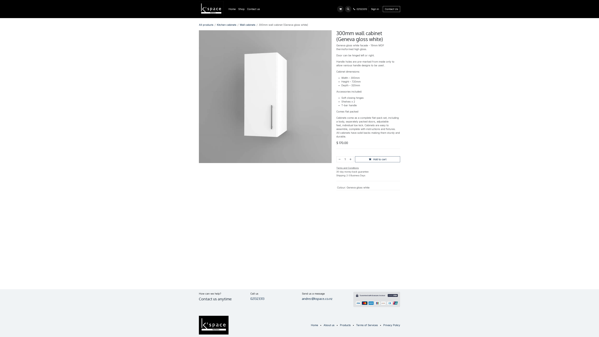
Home (314, 325)
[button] (348, 9)
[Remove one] (339, 159)
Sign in (375, 9)
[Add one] (351, 159)
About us (329, 325)
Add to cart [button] (379, 159)
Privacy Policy (391, 325)
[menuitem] (232, 9)
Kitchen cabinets (226, 24)
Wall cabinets (247, 24)
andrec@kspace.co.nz (317, 299)
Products (345, 325)
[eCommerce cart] (340, 9)
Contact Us (391, 9)
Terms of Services (367, 325)
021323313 (257, 299)
